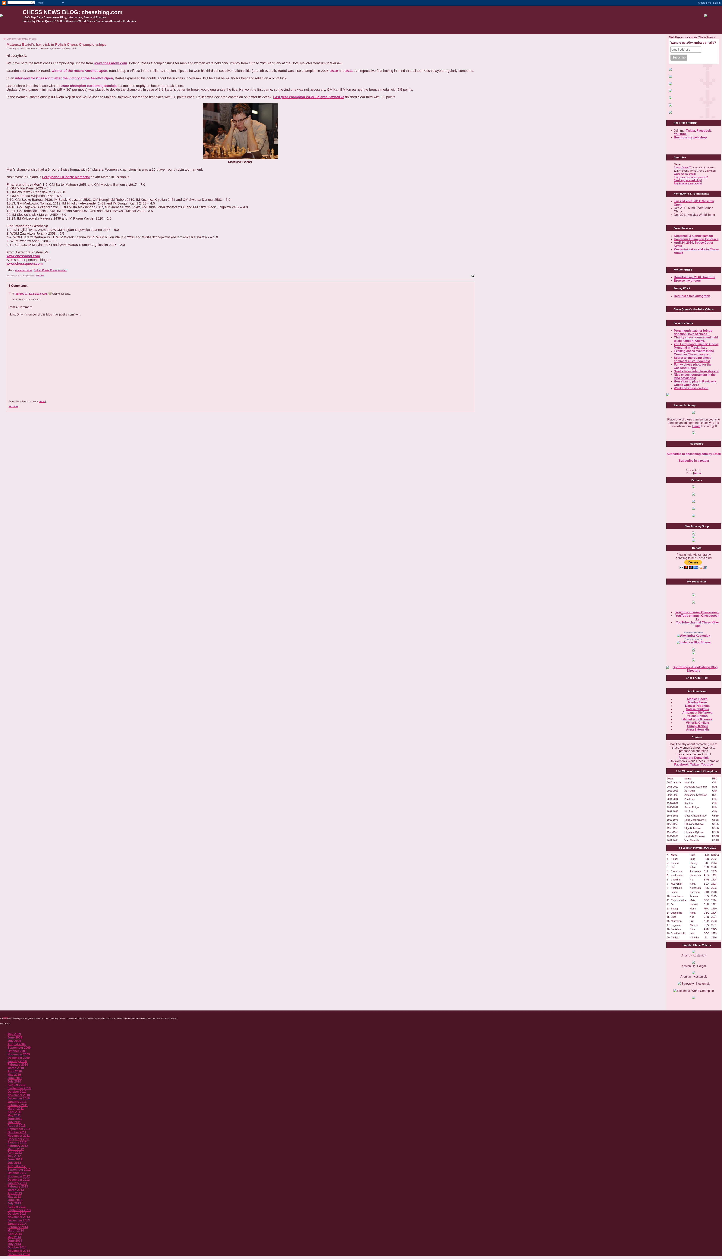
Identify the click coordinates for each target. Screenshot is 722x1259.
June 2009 (15, 1037)
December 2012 (19, 1179)
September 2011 (19, 1129)
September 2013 (19, 1210)
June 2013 (15, 1200)
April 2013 (15, 1193)
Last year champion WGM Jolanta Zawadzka (308, 97)
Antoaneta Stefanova (697, 712)
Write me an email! (685, 174)
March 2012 (16, 1149)
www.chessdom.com (110, 63)
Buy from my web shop (690, 137)
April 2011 (15, 1112)
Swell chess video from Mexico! (696, 371)
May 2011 (14, 1115)
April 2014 (15, 1233)
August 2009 (17, 1044)
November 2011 (19, 1135)
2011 (349, 71)
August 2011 (16, 1125)
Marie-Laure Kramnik (697, 719)
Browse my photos (687, 280)
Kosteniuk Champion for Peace (696, 239)
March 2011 (16, 1108)
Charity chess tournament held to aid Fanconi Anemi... (696, 339)
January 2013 (17, 1183)
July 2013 (14, 1203)
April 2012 (15, 1152)
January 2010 (17, 1061)
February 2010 (18, 1064)
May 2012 (14, 1156)
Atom (42, 401)
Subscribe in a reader (693, 460)
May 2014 (14, 1237)
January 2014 (17, 1223)
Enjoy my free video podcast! (691, 177)
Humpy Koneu (697, 726)
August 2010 (17, 1084)
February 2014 (18, 1227)
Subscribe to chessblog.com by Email (694, 453)
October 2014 (17, 1247)
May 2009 (14, 1034)
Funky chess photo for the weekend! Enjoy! (692, 366)
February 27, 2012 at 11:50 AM (30, 294)
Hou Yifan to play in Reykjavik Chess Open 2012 (695, 383)
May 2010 (14, 1074)
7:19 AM (40, 275)
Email (696, 426)
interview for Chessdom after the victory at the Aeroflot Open (64, 78)
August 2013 (17, 1206)
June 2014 (15, 1240)
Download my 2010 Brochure (694, 277)
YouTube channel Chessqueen (697, 612)
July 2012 (14, 1162)
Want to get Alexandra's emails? (693, 42)
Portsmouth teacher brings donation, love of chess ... (693, 332)
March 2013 (16, 1189)
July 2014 (14, 1244)
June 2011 (15, 1118)
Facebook (704, 130)
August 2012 (17, 1166)
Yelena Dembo (697, 716)
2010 (334, 71)
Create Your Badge (693, 639)
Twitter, (691, 130)
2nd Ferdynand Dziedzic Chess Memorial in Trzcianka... (696, 346)
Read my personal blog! (688, 180)
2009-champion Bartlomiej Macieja (89, 86)
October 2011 (17, 1132)
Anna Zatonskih (697, 729)
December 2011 (19, 1139)
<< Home (13, 406)
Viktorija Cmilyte (697, 722)
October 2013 (17, 1213)
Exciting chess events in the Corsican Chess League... (694, 352)
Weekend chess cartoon (691, 388)
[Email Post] (472, 275)
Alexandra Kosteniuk (693, 632)
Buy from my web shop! (688, 183)
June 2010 (15, 1078)
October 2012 (17, 1173)
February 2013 (18, 1186)
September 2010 (19, 1088)
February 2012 (18, 1145)
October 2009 (17, 1051)
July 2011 (14, 1122)
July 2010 (14, 1081)
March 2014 (16, 1230)
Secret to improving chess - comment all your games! (693, 359)
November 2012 (19, 1176)
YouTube (680, 134)
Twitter (694, 764)
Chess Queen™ (683, 167)
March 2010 (16, 1068)
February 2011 (18, 1105)
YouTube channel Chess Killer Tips (697, 624)
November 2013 (19, 1217)
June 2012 (15, 1159)
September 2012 (19, 1169)
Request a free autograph (692, 296)
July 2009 (14, 1040)
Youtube (707, 764)
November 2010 (19, 1095)
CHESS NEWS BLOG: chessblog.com (73, 12)
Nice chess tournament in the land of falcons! (695, 376)
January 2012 (17, 1142)
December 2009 (19, 1057)
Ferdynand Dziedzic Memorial (66, 177)
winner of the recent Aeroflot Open (79, 71)
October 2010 (17, 1091)
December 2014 (19, 1254)
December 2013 (19, 1220)
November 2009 (19, 1054)
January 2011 (17, 1101)
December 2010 (19, 1098)
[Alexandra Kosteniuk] (693, 635)
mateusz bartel (23, 270)
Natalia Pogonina (697, 705)
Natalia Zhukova (697, 709)
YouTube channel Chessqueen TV (697, 617)
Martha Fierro (697, 702)
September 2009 (19, 1047)
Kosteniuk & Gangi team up (693, 235)
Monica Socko (697, 699)
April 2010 (15, 1071)
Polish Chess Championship (50, 270)
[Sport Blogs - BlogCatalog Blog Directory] (693, 670)
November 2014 (19, 1250)
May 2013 (14, 1196)
